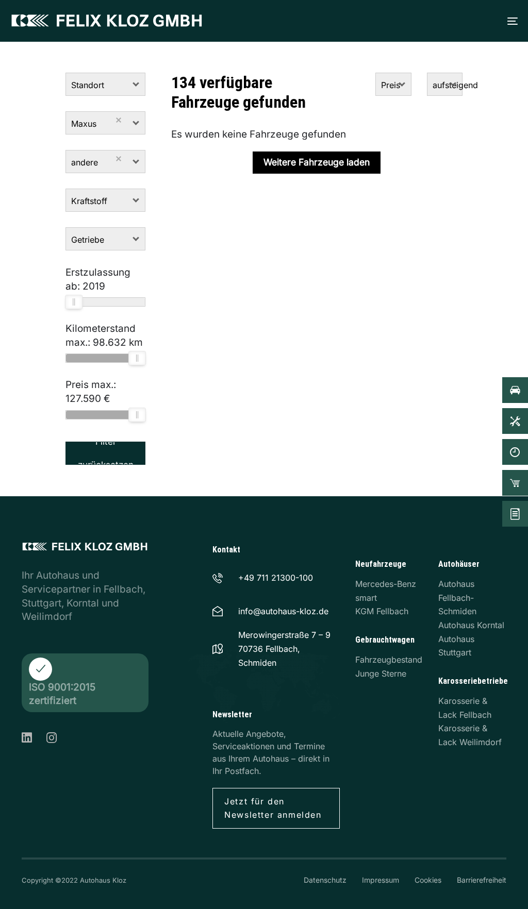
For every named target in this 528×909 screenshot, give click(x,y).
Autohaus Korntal (471, 625)
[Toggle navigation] (391, 21)
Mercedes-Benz (385, 584)
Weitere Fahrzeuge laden (316, 162)
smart (366, 598)
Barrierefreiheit (481, 880)
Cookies (428, 880)
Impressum (380, 880)
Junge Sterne (380, 673)
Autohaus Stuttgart (456, 646)
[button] (136, 84)
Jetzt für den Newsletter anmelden (272, 808)
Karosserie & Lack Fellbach (464, 708)
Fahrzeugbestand (388, 659)
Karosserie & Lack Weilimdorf (470, 735)
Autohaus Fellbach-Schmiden (457, 597)
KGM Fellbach (381, 611)
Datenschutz (325, 880)
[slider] (73, 302)
